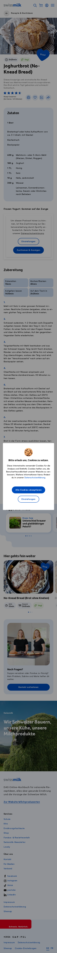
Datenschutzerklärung (34, 477)
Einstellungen (28, 499)
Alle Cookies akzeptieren (28, 490)
